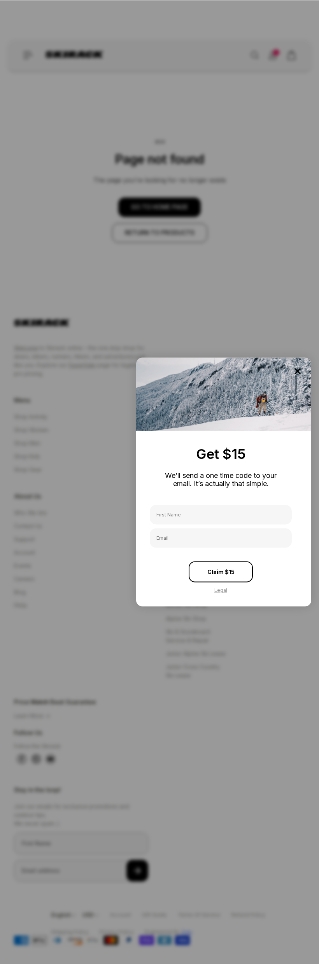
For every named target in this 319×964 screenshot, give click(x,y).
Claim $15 (221, 571)
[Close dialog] (297, 371)
